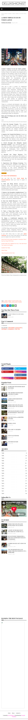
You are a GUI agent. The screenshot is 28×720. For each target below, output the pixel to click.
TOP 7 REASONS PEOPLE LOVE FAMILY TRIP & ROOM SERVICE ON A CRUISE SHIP (17, 551)
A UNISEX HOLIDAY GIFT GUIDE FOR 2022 (17, 544)
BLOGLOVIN (19, 327)
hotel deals (20, 178)
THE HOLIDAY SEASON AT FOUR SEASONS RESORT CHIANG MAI (16, 411)
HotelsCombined (5, 179)
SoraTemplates (11, 715)
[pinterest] (7, 372)
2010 (14, 493)
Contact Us (18, 713)
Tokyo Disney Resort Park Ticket (8, 253)
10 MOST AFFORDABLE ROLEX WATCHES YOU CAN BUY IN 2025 (15, 531)
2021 (14, 465)
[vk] (20, 375)
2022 (14, 463)
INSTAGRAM (11, 327)
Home (2, 13)
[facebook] (7, 368)
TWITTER (17, 329)
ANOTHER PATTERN (13, 441)
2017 (14, 475)
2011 (14, 491)
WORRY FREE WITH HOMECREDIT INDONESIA (16, 387)
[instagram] (20, 372)
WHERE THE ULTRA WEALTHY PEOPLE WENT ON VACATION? (15, 405)
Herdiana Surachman (6, 22)
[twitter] (20, 368)
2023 (14, 460)
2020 (14, 468)
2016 (14, 478)
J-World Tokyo (4, 250)
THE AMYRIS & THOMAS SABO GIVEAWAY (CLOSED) (15, 393)
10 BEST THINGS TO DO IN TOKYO (11, 300)
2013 (14, 486)
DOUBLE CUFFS (12, 423)
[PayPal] (7, 375)
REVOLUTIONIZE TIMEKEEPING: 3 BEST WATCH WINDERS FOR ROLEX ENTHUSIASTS (17, 538)
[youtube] (20, 378)
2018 (14, 473)
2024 (14, 458)
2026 (14, 453)
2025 (14, 455)
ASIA (20, 300)
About (13, 713)
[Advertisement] (14, 36)
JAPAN (13, 302)
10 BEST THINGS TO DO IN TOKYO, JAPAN (16, 314)
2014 (14, 483)
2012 (14, 488)
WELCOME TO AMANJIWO (14, 429)
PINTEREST (4, 329)
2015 (14, 480)
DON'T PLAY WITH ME (13, 435)
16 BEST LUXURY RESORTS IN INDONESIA (15, 399)
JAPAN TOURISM (8, 13)
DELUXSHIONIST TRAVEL (6, 302)
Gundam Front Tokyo (5, 247)
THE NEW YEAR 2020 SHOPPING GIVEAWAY (16, 418)
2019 (14, 470)
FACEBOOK (11, 329)
